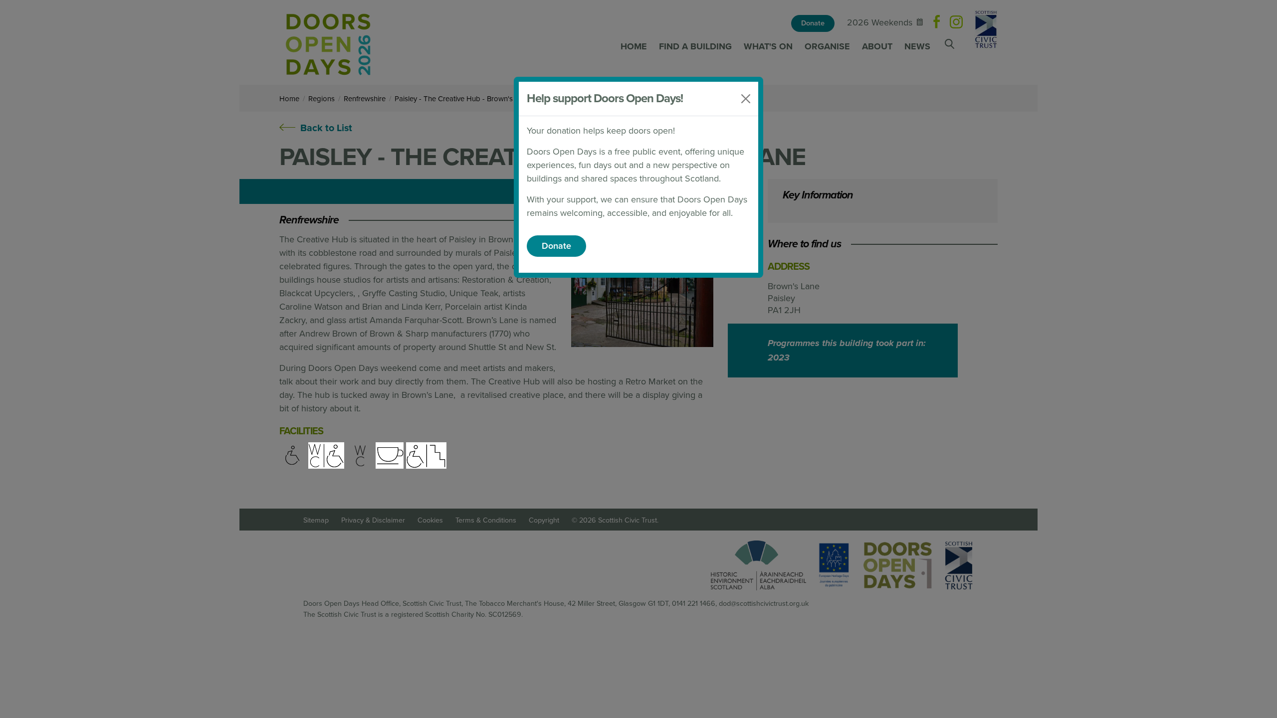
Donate (556, 245)
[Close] (745, 98)
